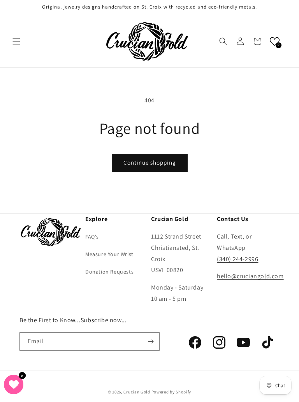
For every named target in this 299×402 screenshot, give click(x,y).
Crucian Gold (136, 392)
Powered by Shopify (171, 392)
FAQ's (92, 236)
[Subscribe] (150, 341)
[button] (16, 41)
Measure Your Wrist (109, 254)
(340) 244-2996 (237, 259)
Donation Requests (109, 271)
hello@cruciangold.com (250, 276)
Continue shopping (149, 162)
